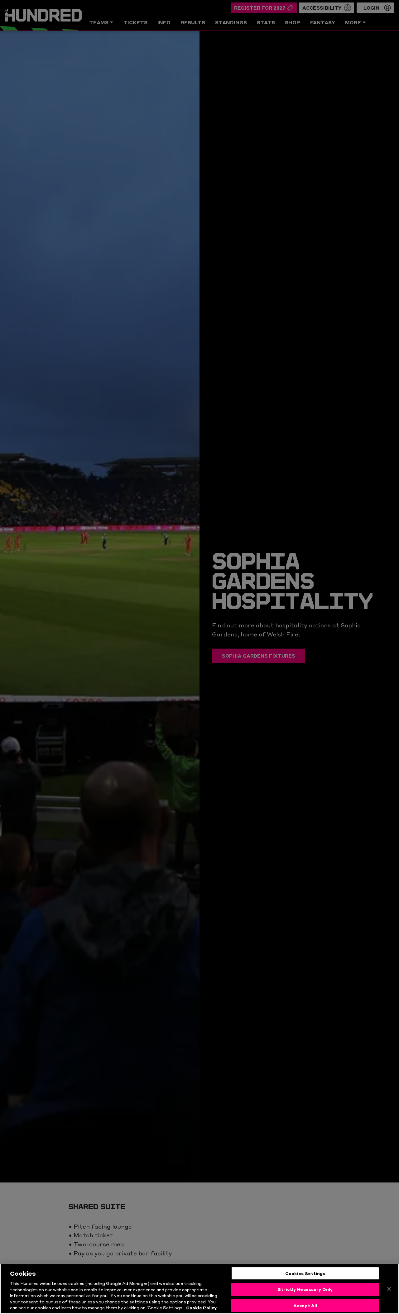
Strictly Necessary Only (305, 1289)
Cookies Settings (305, 1273)
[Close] (389, 1289)
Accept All (305, 1305)
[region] (199, 1288)
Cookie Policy (201, 1307)
